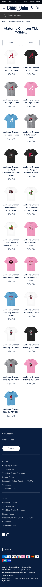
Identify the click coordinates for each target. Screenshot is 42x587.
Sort (31, 42)
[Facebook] (3, 534)
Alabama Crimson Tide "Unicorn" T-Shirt (31, 243)
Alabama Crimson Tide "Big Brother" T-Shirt (11, 313)
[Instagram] (7, 534)
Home (4, 22)
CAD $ (6, 549)
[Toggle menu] (3, 7)
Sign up (11, 448)
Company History (9, 465)
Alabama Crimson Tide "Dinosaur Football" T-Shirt (31, 208)
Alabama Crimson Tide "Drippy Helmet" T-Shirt (31, 170)
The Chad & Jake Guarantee (13, 473)
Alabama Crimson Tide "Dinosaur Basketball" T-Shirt (11, 243)
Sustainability (8, 469)
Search (5, 462)
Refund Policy (8, 477)
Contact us (6, 485)
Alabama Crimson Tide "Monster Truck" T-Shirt (11, 208)
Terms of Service (9, 489)
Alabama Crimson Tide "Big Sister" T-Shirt (31, 278)
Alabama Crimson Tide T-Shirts (19, 22)
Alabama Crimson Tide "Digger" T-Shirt (31, 135)
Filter (11, 42)
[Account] (31, 7)
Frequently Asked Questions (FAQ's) (17, 481)
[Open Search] (4, 15)
